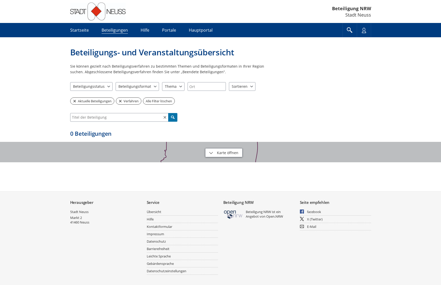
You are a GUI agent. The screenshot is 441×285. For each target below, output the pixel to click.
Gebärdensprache (160, 263)
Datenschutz (156, 241)
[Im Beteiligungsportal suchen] (349, 30)
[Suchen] (172, 117)
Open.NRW (274, 216)
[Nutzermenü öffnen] (364, 30)
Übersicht (154, 211)
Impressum (155, 234)
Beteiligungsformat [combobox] (134, 86)
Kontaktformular (159, 226)
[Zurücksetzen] (165, 117)
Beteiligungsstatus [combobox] (89, 86)
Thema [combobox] (171, 86)
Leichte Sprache (159, 256)
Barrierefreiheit (158, 248)
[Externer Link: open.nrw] (233, 214)
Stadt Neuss (79, 211)
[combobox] (207, 86)
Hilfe (150, 219)
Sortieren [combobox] (240, 86)
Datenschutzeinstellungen (166, 271)
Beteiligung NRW (351, 8)
